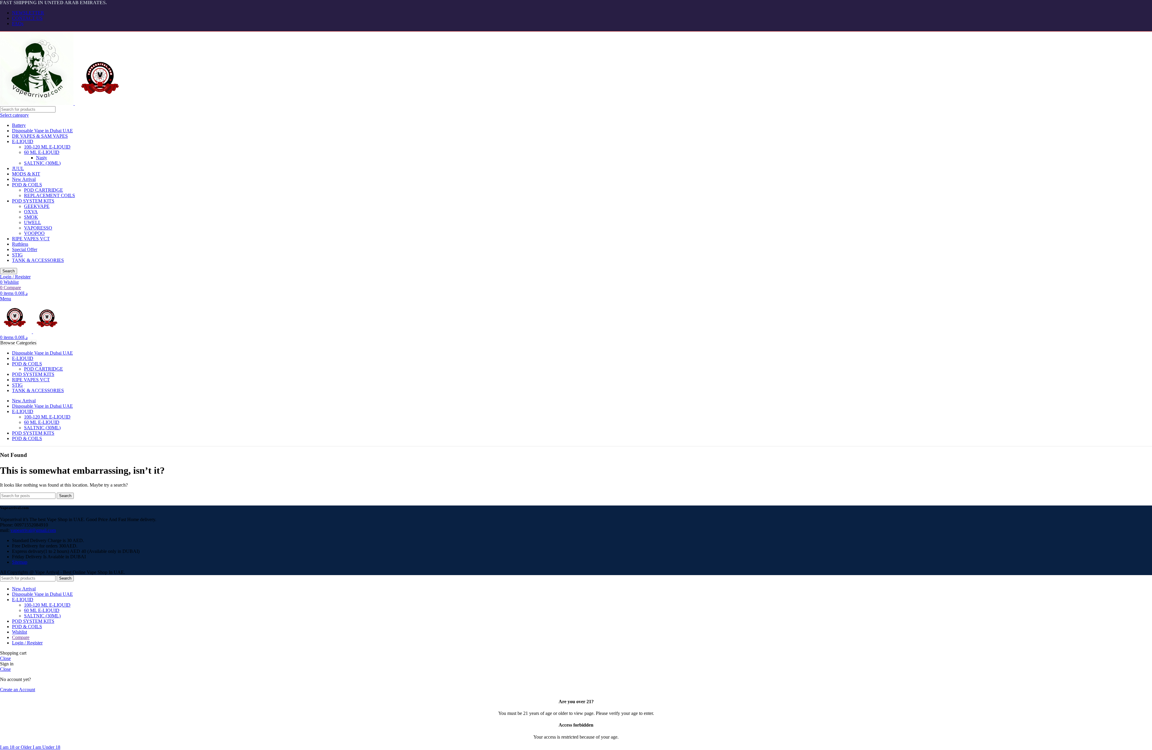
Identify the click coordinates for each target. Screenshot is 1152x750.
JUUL (18, 168)
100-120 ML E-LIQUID (47, 146)
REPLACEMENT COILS (49, 195)
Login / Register (27, 642)
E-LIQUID (22, 141)
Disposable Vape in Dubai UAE (42, 130)
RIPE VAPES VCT (31, 238)
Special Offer (24, 249)
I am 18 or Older (16, 747)
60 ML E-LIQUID (41, 152)
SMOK (31, 217)
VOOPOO (34, 233)
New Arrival (24, 179)
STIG (17, 254)
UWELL (32, 222)
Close (5, 658)
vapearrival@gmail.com (33, 530)
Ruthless (20, 244)
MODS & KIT (26, 173)
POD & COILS (27, 184)
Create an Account (17, 689)
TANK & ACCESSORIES (38, 260)
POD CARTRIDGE (43, 190)
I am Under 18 (46, 747)
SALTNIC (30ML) (42, 163)
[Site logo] (37, 103)
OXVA (31, 211)
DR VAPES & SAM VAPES (40, 136)
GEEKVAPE (37, 206)
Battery (19, 125)
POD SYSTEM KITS (33, 200)
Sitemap (19, 562)
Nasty (41, 157)
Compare (20, 637)
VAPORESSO (38, 227)
